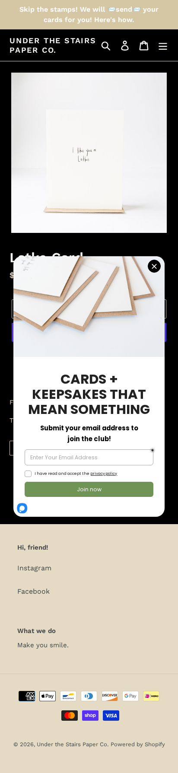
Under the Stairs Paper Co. (53, 45)
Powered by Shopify (138, 744)
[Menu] (162, 45)
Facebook (33, 591)
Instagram (34, 568)
